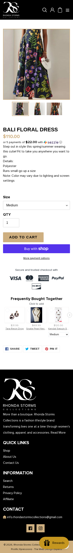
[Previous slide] (3, 315)
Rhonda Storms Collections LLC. (32, 544)
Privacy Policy (12, 493)
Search (8, 481)
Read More (58, 432)
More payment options (36, 258)
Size (6, 197)
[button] (32, 142)
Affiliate (8, 499)
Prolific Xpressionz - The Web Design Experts (36, 549)
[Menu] (67, 10)
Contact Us (11, 463)
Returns (8, 487)
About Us (9, 457)
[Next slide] (69, 315)
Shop (6, 451)
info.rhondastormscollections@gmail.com (34, 517)
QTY (7, 214)
